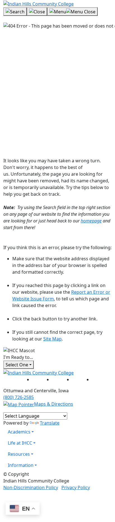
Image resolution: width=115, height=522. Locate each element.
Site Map (52, 339)
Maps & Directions (53, 404)
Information (20, 465)
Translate (49, 423)
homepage (91, 221)
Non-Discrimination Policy (30, 487)
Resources (19, 454)
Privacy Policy (75, 487)
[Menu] (72, 11)
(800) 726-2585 (18, 397)
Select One (17, 365)
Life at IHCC (20, 443)
